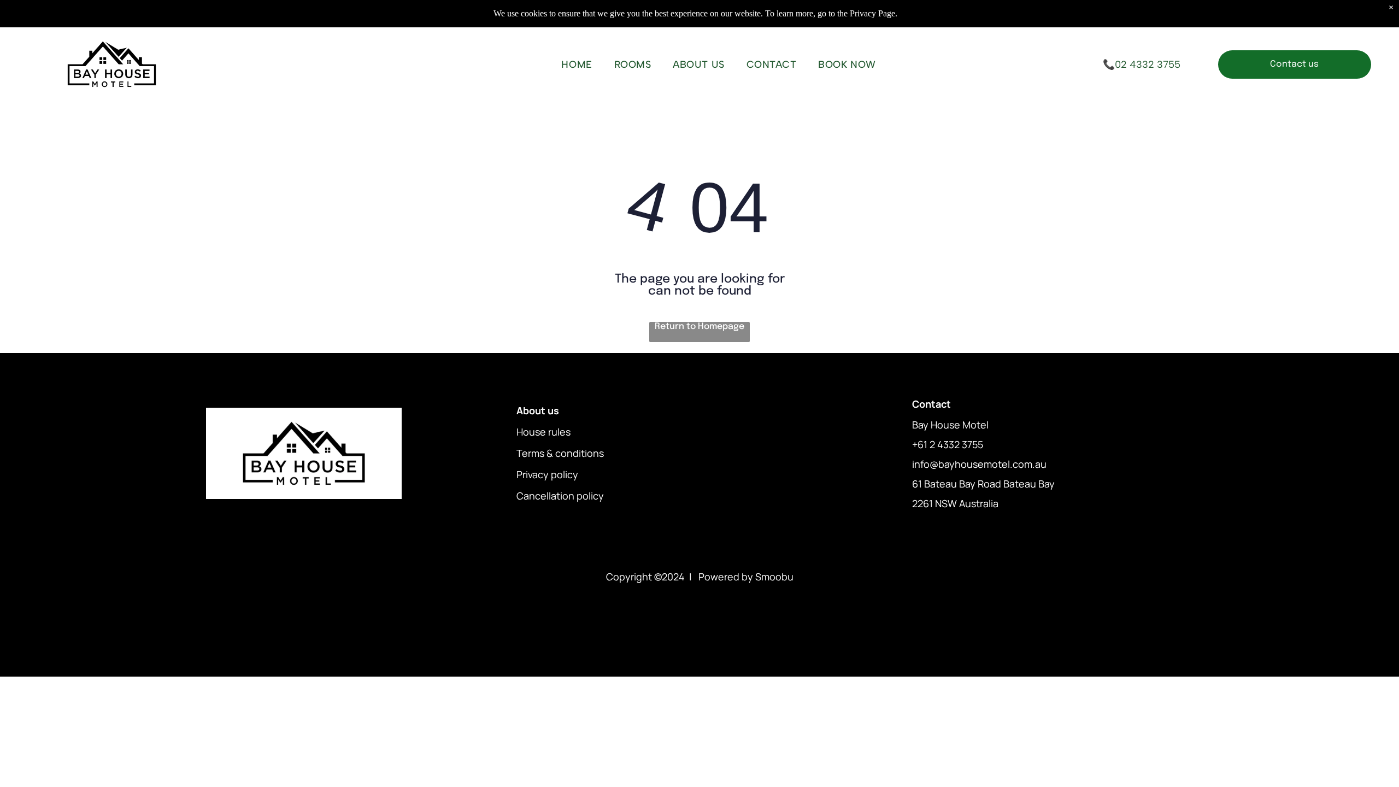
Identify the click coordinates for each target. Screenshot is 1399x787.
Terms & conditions (560, 453)
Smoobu (774, 576)
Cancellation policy (560, 495)
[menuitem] (576, 64)
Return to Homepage (699, 326)
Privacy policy (547, 474)
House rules (543, 431)
